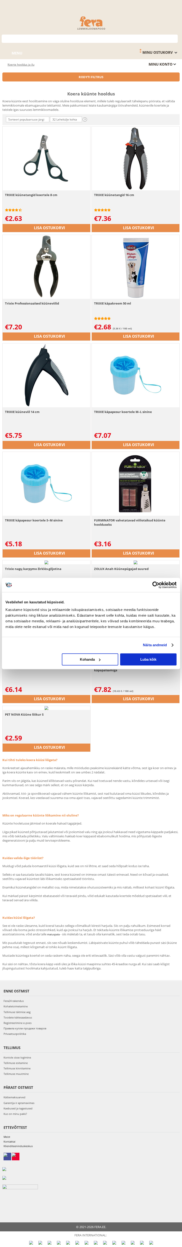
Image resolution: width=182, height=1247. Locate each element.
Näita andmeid (155, 645)
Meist (7, 1137)
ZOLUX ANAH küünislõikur (25, 666)
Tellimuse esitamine (16, 1063)
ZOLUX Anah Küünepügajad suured (121, 569)
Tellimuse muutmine (16, 1074)
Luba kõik (148, 659)
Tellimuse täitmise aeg (17, 1012)
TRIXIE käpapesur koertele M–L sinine (123, 412)
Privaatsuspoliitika (15, 1034)
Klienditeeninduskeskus (18, 1146)
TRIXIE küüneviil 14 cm (22, 412)
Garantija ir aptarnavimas (19, 1103)
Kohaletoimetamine (16, 1006)
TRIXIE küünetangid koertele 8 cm (31, 195)
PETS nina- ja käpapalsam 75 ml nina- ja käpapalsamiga (124, 668)
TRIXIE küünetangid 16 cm (114, 195)
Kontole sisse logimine (17, 1057)
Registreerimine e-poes (18, 1023)
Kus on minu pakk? (15, 1114)
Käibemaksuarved (14, 1097)
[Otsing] (174, 38)
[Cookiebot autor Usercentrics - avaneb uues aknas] (156, 584)
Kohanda (87, 659)
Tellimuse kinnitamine (17, 1068)
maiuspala (53, 934)
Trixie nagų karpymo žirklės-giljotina (33, 569)
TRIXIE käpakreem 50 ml (112, 303)
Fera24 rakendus (14, 1001)
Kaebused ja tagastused (18, 1108)
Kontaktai (9, 1141)
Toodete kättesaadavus (18, 1017)
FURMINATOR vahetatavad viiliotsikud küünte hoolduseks (129, 522)
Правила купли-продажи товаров (25, 1028)
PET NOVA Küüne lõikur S (24, 714)
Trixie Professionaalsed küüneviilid (32, 303)
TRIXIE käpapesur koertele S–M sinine (34, 520)
